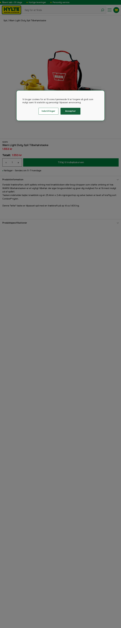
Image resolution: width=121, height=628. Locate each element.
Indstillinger (48, 111)
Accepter (70, 111)
